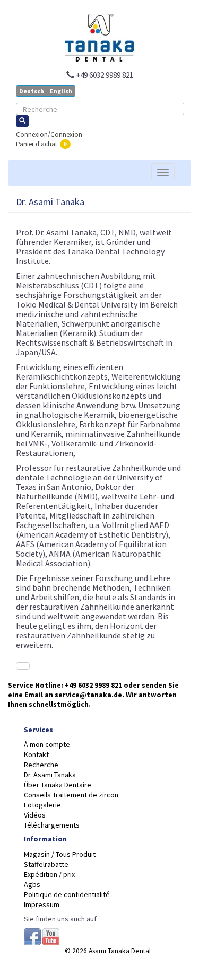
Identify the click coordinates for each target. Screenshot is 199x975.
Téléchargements (52, 825)
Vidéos (35, 815)
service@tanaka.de (88, 694)
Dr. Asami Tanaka (50, 774)
